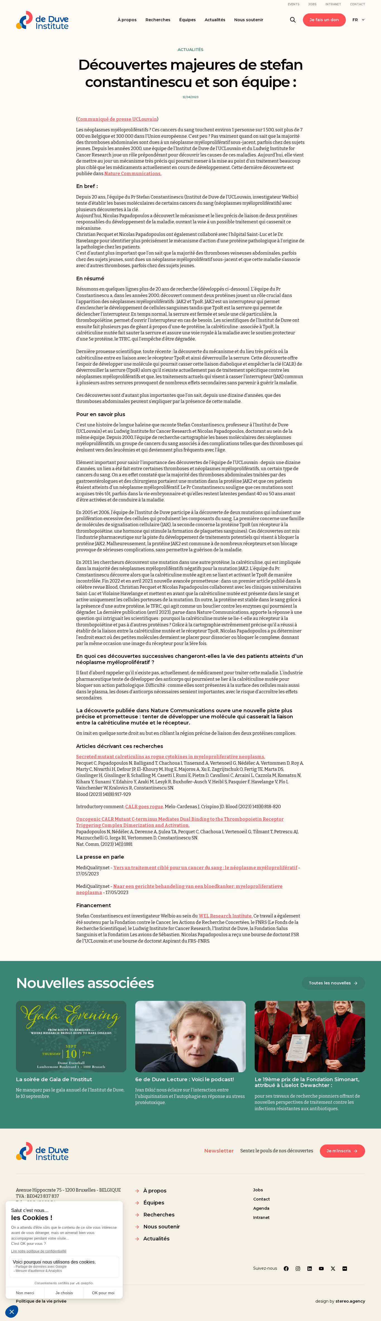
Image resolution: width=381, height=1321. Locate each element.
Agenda (261, 1208)
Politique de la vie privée (41, 1301)
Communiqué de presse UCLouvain (117, 119)
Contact (357, 4)
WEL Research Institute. (226, 916)
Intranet (333, 4)
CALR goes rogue (144, 806)
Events (294, 4)
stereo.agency (350, 1301)
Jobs (312, 4)
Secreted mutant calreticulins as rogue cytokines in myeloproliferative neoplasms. (170, 756)
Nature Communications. (132, 173)
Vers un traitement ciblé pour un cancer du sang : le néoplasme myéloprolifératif (205, 867)
